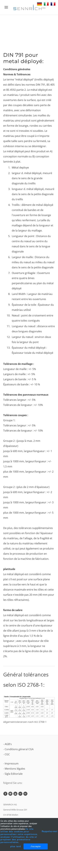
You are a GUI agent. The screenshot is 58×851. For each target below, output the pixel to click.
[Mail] (25, 794)
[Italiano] (46, 4)
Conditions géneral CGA (19, 749)
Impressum (12, 763)
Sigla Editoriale (14, 774)
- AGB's (7, 744)
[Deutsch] (39, 4)
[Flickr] (20, 794)
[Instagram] (10, 794)
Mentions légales (15, 768)
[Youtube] (15, 794)
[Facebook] (5, 794)
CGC (7, 754)
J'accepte (36, 846)
